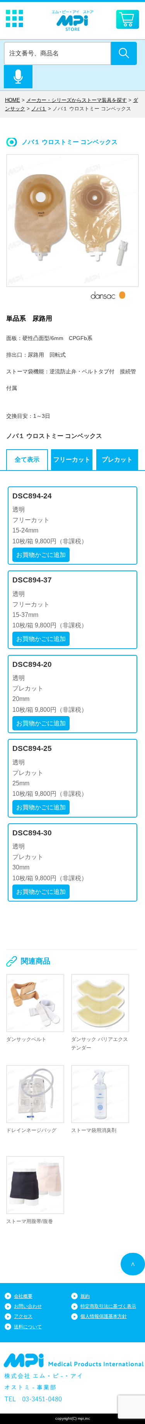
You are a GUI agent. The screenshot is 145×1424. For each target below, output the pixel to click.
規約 (85, 1296)
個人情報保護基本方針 (103, 1316)
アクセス (23, 1316)
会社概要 (23, 1296)
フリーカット (71, 459)
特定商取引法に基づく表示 (108, 1306)
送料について (28, 1327)
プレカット (117, 459)
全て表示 (27, 459)
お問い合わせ (28, 1306)
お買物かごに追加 (41, 554)
